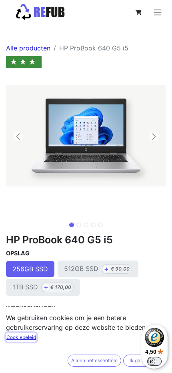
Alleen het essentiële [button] (94, 360)
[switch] (154, 361)
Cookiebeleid (21, 337)
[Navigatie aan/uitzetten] (157, 12)
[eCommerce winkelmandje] (138, 12)
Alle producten (28, 48)
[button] (18, 136)
